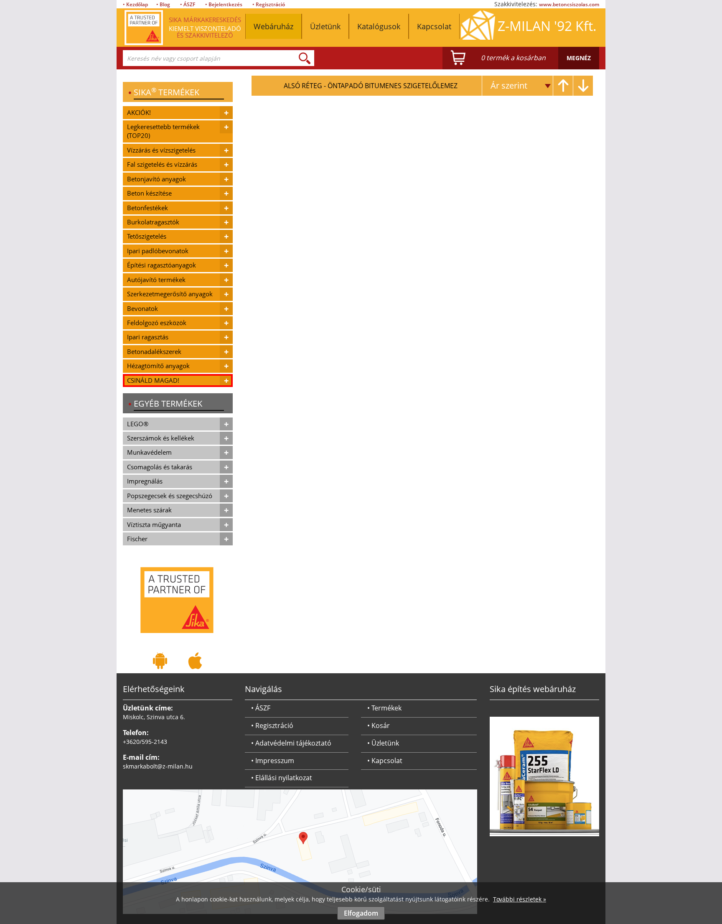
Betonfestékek (147, 208)
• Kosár (378, 725)
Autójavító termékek (156, 279)
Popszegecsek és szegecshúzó (169, 495)
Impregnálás (145, 481)
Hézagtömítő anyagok (158, 365)
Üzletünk (325, 26)
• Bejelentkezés (223, 4)
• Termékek (384, 708)
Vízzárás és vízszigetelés (161, 150)
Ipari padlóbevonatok (157, 251)
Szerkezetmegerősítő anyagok (170, 294)
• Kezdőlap (135, 4)
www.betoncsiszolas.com (569, 4)
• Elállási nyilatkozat (281, 777)
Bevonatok (142, 308)
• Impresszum (272, 760)
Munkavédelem (149, 452)
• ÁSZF (187, 4)
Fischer (137, 539)
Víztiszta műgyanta (154, 524)
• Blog (163, 4)
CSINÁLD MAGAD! (153, 380)
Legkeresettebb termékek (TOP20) (163, 131)
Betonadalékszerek (154, 351)
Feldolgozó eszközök (156, 322)
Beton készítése (149, 193)
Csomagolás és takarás (159, 467)
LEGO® (137, 424)
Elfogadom (361, 913)
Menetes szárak (149, 510)
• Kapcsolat (384, 760)
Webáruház (273, 26)
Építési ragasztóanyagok (161, 265)
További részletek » (519, 899)
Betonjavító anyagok (156, 179)
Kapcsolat (434, 26)
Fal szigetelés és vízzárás (162, 164)
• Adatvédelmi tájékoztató (291, 743)
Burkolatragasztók (153, 222)
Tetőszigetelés (146, 236)
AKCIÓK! (139, 112)
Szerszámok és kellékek (160, 438)
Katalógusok (378, 26)
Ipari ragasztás (147, 337)
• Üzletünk (383, 743)
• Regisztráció (268, 4)
